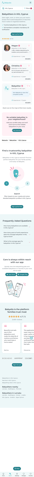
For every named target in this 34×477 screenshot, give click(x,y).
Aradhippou (11, 389)
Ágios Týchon (20, 397)
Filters (28, 8)
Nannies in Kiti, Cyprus (9, 380)
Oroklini (12, 397)
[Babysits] (6, 2)
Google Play (23, 274)
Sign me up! (17, 365)
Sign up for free (17, 34)
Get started (17, 130)
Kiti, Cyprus (5, 397)
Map (18, 468)
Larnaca (4, 389)
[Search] (3, 8)
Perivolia (18, 389)
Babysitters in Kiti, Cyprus (9, 378)
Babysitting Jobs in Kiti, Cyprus (11, 382)
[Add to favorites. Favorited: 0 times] (29, 45)
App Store (11, 274)
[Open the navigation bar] (30, 2)
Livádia (23, 395)
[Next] (31, 338)
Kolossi (18, 395)
